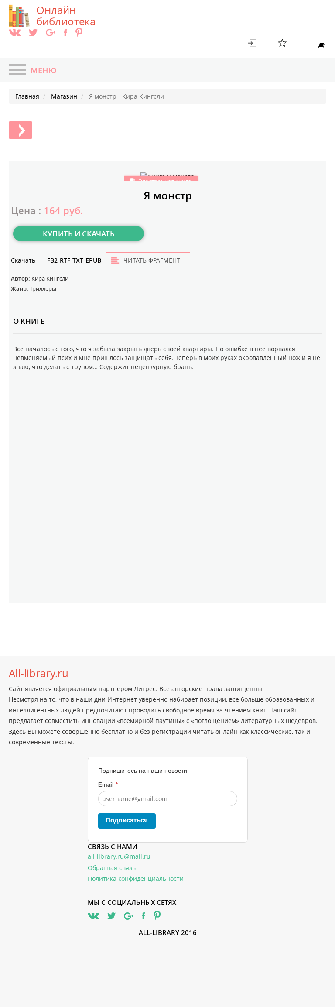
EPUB (93, 260)
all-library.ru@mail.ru (119, 856)
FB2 (52, 260)
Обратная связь (112, 867)
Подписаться (127, 820)
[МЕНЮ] (17, 70)
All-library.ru (38, 673)
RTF (65, 260)
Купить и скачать (79, 234)
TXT (77, 260)
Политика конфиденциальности (136, 878)
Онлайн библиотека (66, 15)
